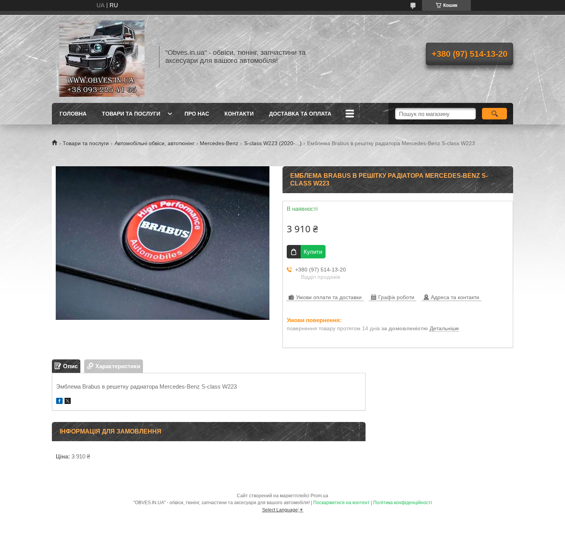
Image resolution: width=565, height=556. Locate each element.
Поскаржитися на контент (341, 502)
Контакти (239, 114)
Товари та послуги (131, 114)
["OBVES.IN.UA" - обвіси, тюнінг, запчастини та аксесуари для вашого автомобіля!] (102, 57)
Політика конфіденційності (402, 502)
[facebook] (59, 402)
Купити (313, 251)
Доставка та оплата (300, 114)
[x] (68, 402)
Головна (73, 114)
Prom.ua (319, 495)
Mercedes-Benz (219, 143)
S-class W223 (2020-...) (273, 143)
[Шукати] (494, 113)
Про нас (196, 114)
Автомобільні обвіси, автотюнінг (154, 143)
